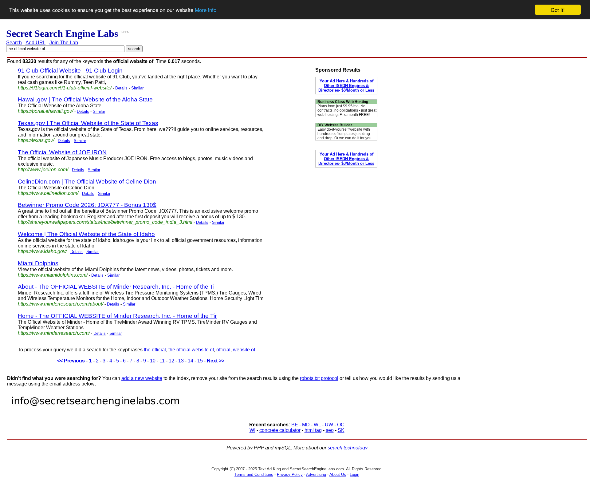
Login (354, 474)
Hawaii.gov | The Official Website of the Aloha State (85, 99)
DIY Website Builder (334, 125)
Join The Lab (63, 42)
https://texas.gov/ (36, 140)
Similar (137, 88)
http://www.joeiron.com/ (43, 169)
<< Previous (71, 360)
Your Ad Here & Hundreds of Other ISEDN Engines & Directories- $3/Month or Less (346, 86)
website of (244, 349)
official (223, 349)
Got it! (558, 10)
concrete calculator (280, 430)
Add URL (35, 42)
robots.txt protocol (319, 378)
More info (205, 10)
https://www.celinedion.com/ (48, 193)
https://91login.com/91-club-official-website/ (65, 87)
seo (330, 430)
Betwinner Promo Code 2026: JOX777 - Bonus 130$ (87, 205)
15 (200, 360)
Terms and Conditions (253, 474)
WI (252, 430)
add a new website (141, 378)
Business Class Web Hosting (342, 102)
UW (329, 424)
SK (341, 430)
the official (155, 349)
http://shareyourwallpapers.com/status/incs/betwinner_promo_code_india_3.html (105, 222)
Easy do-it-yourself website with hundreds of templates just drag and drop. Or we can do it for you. (344, 133)
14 (190, 360)
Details (121, 88)
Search (14, 42)
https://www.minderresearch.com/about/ (60, 303)
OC (340, 424)
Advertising (316, 474)
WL (317, 424)
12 (171, 360)
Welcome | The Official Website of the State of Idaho (86, 234)
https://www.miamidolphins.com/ (53, 275)
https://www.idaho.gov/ (42, 251)
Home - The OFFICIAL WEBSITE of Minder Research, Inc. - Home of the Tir (117, 316)
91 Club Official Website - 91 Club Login (70, 70)
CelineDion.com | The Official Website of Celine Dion (87, 181)
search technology (348, 447)
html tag (313, 430)
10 (152, 360)
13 (181, 360)
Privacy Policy (290, 474)
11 (162, 360)
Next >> (215, 360)
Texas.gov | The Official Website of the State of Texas (88, 123)
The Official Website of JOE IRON (62, 152)
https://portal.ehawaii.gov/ (45, 111)
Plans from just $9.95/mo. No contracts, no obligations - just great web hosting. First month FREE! (346, 110)
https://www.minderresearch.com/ (54, 333)
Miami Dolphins (38, 263)
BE (294, 424)
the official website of (191, 349)
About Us (337, 474)
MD (306, 424)
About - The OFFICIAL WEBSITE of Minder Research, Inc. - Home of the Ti (116, 286)
